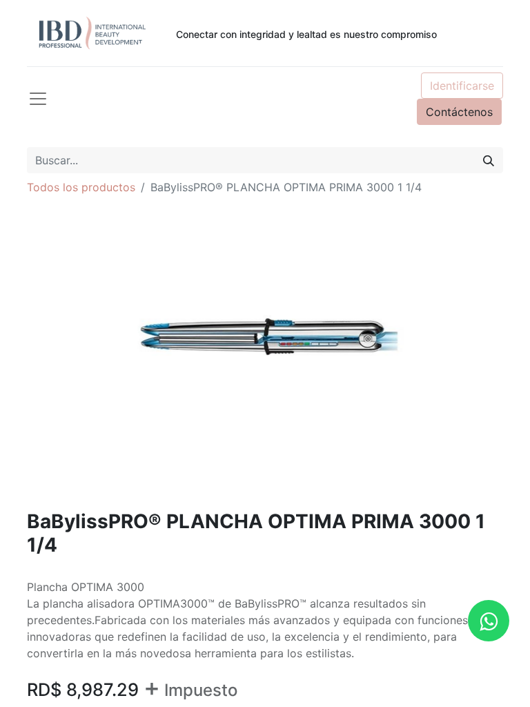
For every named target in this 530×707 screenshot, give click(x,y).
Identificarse (462, 86)
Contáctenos (459, 112)
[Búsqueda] (488, 160)
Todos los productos (81, 187)
